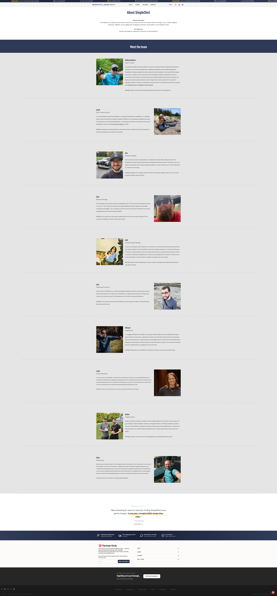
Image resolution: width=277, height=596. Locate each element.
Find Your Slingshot (152, 576)
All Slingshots (130, 589)
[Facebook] (5, 589)
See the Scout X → (138, 524)
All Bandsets (162, 589)
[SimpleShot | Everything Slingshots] (103, 4)
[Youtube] (14, 589)
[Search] (176, 4)
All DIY (153, 589)
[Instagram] (8, 589)
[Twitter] (11, 589)
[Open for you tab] (273, 592)
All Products (118, 589)
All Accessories (142, 589)
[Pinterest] (2, 589)
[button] (182, 4)
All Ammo (173, 589)
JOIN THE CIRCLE (124, 561)
